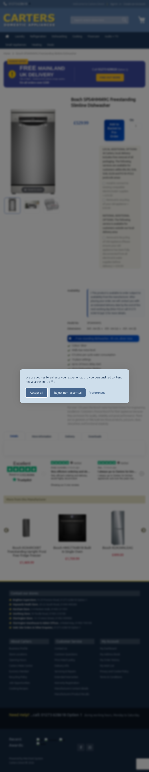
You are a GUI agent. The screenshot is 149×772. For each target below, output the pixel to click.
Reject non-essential (68, 393)
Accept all (36, 393)
